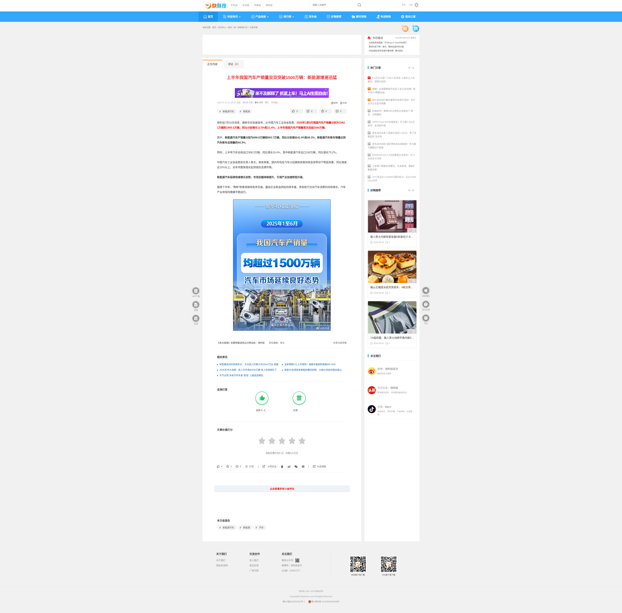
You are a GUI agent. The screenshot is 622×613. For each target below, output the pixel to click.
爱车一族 (232, 27)
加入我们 (254, 560)
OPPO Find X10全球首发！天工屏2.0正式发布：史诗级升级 (391, 124)
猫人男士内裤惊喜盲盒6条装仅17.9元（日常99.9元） (391, 237)
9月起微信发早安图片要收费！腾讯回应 (386, 51)
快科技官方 (296, 565)
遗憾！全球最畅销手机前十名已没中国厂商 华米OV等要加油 (391, 91)
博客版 (269, 5)
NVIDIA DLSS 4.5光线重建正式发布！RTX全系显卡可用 (391, 157)
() (276, 103)
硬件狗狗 (361, 16)
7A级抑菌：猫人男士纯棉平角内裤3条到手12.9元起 (392, 338)
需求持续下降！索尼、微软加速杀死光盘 (386, 47)
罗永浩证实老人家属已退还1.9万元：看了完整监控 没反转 (392, 135)
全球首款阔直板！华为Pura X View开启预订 (388, 43)
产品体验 (260, 16)
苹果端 (257, 5)
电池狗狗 (385, 16)
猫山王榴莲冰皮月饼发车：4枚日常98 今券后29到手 (392, 288)
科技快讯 (232, 16)
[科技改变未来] (213, 5)
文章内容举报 (340, 342)
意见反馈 (254, 565)
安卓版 (245, 5)
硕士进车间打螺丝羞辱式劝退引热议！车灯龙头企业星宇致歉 (391, 102)
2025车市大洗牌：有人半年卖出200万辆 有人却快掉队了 (248, 370)
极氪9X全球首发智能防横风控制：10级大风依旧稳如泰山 (313, 370)
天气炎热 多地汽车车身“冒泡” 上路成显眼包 (241, 375)
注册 (411, 5)
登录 (404, 5)
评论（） (234, 64)
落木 (257, 103)
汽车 (259, 527)
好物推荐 (336, 16)
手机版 (234, 5)
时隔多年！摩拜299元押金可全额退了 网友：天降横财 (390, 113)
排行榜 (287, 16)
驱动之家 (410, 16)
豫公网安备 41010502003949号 (325, 602)
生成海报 (321, 466)
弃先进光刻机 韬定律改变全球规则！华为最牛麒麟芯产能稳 (392, 146)
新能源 (245, 111)
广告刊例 (254, 570)
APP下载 (196, 296)
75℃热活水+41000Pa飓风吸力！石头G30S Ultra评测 (392, 179)
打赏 (251, 466)
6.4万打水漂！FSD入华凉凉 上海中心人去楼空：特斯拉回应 (391, 80)
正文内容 (212, 64)
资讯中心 (222, 27)
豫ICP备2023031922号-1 (294, 602)
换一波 (411, 68)
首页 (210, 16)
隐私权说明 (222, 565)
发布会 (313, 16)
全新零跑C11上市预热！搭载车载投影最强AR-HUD (310, 364)
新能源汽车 (243, 27)
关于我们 (220, 560)
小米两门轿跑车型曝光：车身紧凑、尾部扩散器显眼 (391, 168)
